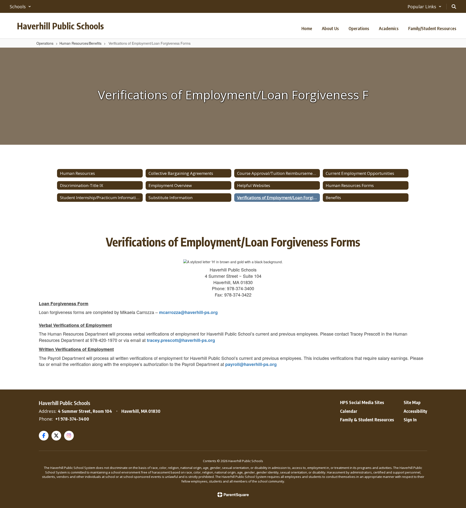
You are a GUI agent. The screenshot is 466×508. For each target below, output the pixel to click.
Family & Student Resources (367, 419)
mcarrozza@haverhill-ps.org (188, 312)
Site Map (412, 402)
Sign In (410, 419)
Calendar (348, 411)
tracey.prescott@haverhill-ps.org (181, 340)
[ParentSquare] (233, 494)
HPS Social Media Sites (362, 402)
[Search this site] (453, 6)
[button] (20, 6)
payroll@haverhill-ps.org (251, 364)
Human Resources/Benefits (80, 43)
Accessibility (415, 411)
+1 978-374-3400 (72, 419)
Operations (44, 43)
